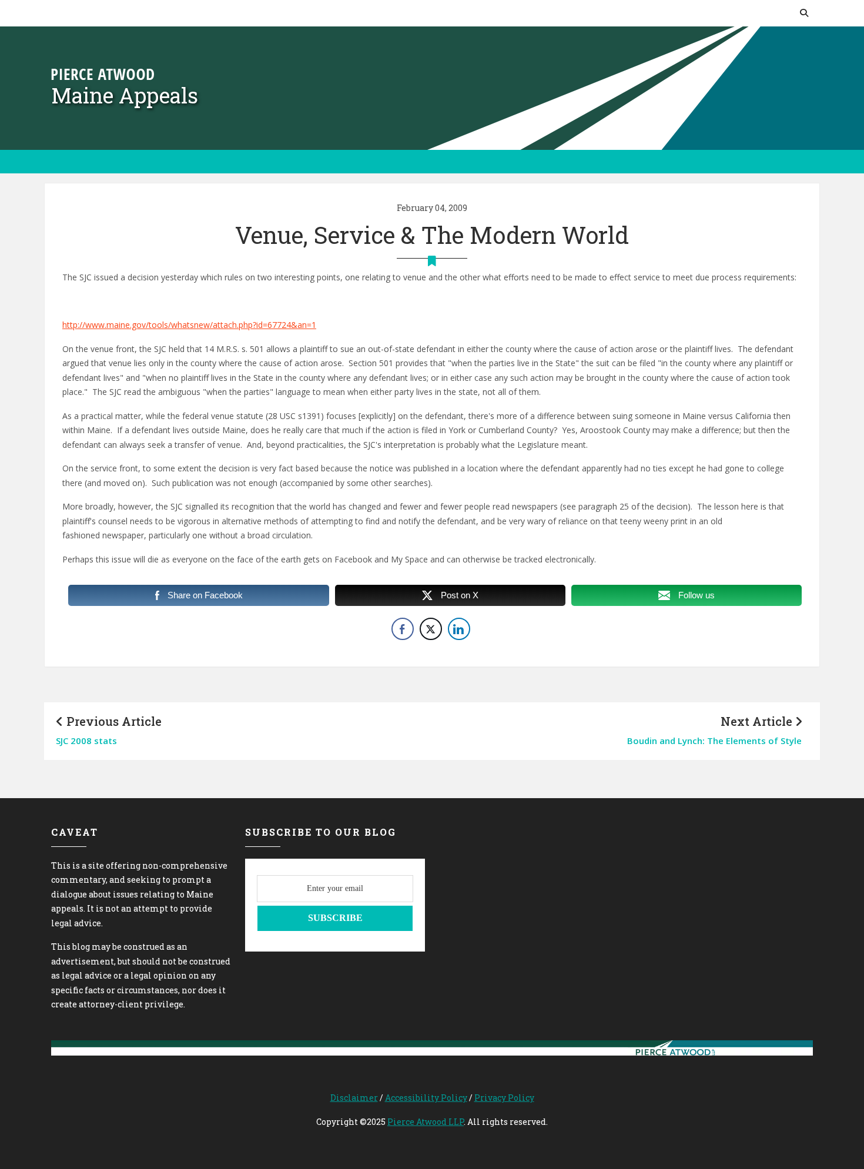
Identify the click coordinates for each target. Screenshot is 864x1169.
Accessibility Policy (426, 1097)
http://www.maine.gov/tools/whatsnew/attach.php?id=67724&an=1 (189, 324)
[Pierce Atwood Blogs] (102, 73)
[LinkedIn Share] (459, 629)
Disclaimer (354, 1097)
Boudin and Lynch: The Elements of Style (714, 740)
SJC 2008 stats (86, 740)
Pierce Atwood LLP (425, 1121)
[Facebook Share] (402, 629)
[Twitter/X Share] (431, 629)
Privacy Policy (504, 1097)
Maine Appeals (124, 95)
